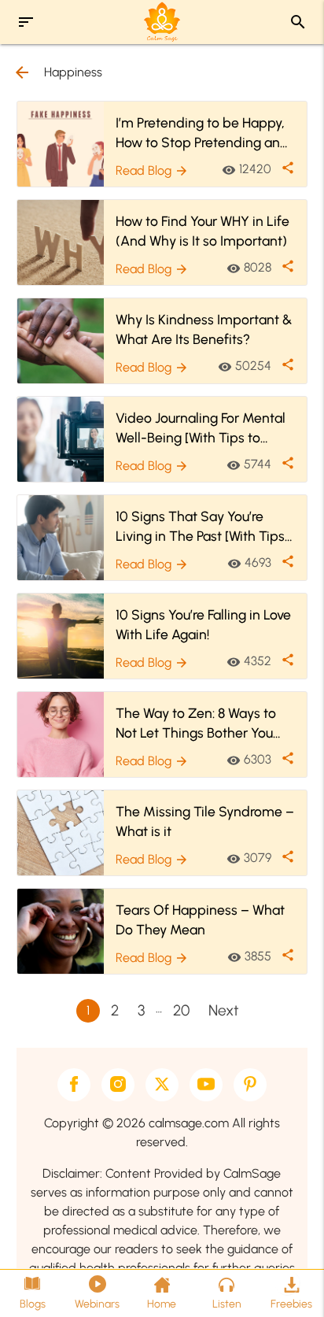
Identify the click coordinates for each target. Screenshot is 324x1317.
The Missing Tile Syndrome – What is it (205, 821)
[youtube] (206, 1084)
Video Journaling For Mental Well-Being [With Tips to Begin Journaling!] (200, 428)
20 (181, 1010)
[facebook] (73, 1084)
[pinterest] (250, 1084)
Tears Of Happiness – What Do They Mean (200, 919)
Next (223, 1010)
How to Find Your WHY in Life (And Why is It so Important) (202, 231)
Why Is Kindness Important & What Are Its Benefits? (204, 329)
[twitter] (162, 1084)
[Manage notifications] (287, 1282)
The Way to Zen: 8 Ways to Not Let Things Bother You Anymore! (196, 723)
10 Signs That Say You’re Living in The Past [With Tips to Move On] (200, 527)
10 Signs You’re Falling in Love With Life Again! (203, 624)
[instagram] (117, 1084)
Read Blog (152, 170)
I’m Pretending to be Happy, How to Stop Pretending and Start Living (202, 133)
